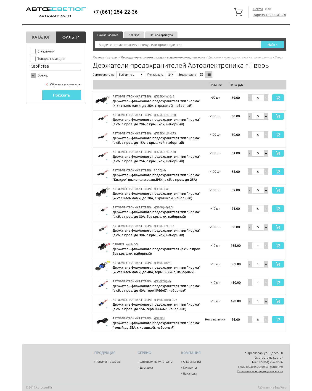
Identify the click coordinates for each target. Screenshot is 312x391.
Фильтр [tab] (70, 37)
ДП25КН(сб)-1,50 (165, 115)
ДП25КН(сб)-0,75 (165, 133)
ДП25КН (159, 318)
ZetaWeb (280, 387)
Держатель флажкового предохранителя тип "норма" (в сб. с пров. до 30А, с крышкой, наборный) (156, 232)
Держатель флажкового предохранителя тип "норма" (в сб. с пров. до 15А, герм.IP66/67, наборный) (156, 306)
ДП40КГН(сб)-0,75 (165, 300)
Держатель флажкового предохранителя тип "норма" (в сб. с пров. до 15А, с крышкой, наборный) (156, 140)
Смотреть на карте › (268, 357)
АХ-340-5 (132, 244)
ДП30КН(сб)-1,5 (164, 226)
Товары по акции (51, 58)
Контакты (190, 367)
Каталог (112, 57)
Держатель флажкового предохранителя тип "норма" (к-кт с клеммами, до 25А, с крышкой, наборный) (156, 103)
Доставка (146, 367)
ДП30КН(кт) (161, 189)
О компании (192, 362)
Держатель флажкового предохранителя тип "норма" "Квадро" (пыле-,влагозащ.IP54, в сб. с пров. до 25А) (156, 177)
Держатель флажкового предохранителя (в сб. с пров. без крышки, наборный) (157, 251)
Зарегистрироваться (269, 15)
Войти (258, 9)
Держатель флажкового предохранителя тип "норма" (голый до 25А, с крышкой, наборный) (156, 325)
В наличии (45, 51)
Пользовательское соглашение (260, 367)
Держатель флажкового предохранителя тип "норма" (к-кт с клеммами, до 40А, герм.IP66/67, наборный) (156, 269)
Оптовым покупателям (156, 362)
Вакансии (190, 373)
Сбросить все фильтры (65, 84)
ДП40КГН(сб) (162, 281)
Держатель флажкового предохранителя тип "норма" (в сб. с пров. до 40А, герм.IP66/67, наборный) (156, 288)
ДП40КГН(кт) (162, 263)
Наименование (107, 35)
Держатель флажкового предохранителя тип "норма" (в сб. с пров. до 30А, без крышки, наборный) (156, 214)
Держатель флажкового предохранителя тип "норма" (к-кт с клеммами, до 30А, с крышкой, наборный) (156, 195)
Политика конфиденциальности (260, 371)
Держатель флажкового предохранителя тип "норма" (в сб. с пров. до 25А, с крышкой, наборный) (156, 158)
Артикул (134, 35)
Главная (98, 57)
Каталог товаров (108, 362)
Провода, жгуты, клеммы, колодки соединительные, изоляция (163, 57)
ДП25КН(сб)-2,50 (165, 152)
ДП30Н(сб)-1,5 (163, 207)
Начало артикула (161, 35)
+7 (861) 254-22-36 (115, 12)
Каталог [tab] (41, 37)
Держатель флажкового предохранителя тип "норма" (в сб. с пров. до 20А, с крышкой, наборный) (156, 121)
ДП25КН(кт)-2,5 (164, 96)
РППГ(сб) (160, 170)
